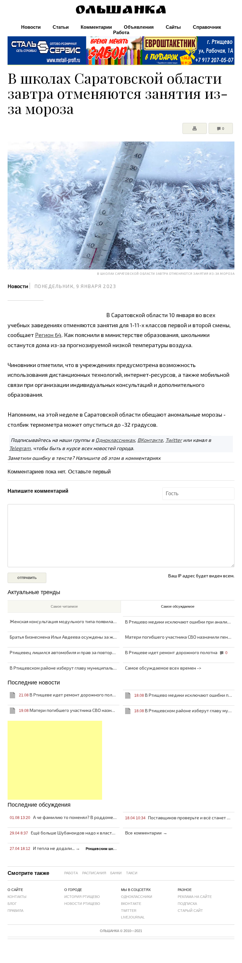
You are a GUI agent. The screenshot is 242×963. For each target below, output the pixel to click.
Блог (12, 904)
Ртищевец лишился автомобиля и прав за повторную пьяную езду (64, 652)
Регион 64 (48, 334)
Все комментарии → (146, 832)
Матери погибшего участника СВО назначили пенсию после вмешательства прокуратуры (179, 637)
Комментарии (96, 27)
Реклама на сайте (195, 897)
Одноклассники (136, 897)
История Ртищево (82, 897)
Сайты (173, 27)
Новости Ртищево (82, 904)
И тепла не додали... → (64, 848)
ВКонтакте (150, 440)
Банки (116, 873)
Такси (131, 873)
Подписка (187, 904)
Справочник (207, 27)
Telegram (20, 448)
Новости (31, 27)
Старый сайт (190, 910)
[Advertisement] (55, 760)
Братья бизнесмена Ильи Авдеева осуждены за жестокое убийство (64, 637)
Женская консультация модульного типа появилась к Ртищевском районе (64, 621)
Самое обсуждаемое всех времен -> (163, 668)
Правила (15, 910)
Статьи (61, 27)
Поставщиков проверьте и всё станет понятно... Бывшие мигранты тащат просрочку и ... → (179, 817)
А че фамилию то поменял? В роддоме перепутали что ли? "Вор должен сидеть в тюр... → (64, 817)
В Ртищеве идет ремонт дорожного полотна (176, 652)
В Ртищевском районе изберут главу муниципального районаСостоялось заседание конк (64, 668)
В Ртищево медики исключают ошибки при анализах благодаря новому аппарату (179, 621)
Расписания (94, 873)
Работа (121, 32)
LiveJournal (133, 917)
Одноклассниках (115, 440)
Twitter (173, 440)
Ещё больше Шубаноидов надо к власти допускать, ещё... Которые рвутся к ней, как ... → (64, 832)
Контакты (17, 897)
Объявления (139, 27)
